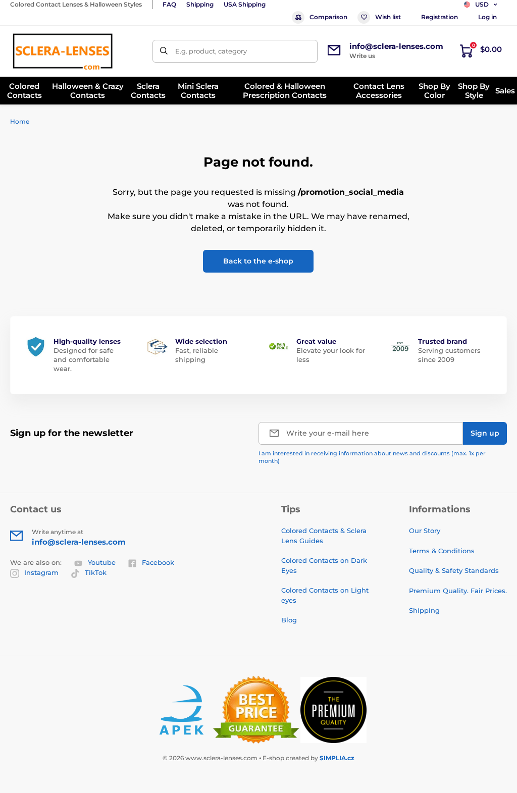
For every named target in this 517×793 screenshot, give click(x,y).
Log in (487, 17)
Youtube (102, 562)
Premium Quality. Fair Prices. (458, 591)
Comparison (328, 17)
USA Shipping (245, 4)
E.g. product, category (211, 51)
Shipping (200, 4)
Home (19, 121)
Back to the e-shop (258, 261)
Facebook (158, 562)
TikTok (96, 572)
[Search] (163, 51)
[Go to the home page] (62, 51)
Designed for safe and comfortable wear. (84, 359)
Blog (289, 620)
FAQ (169, 4)
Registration (439, 17)
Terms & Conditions (442, 551)
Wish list (388, 17)
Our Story (424, 530)
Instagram (41, 572)
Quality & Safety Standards (454, 570)
